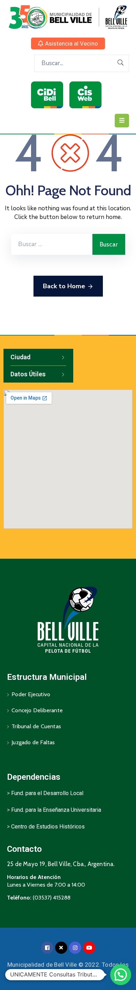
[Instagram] (75, 948)
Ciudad (20, 357)
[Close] (61, 948)
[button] (68, 43)
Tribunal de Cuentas (36, 726)
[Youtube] (89, 948)
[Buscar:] (51, 244)
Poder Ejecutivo (31, 694)
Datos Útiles (28, 374)
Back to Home (64, 286)
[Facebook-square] (47, 948)
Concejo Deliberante (37, 710)
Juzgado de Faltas (33, 742)
